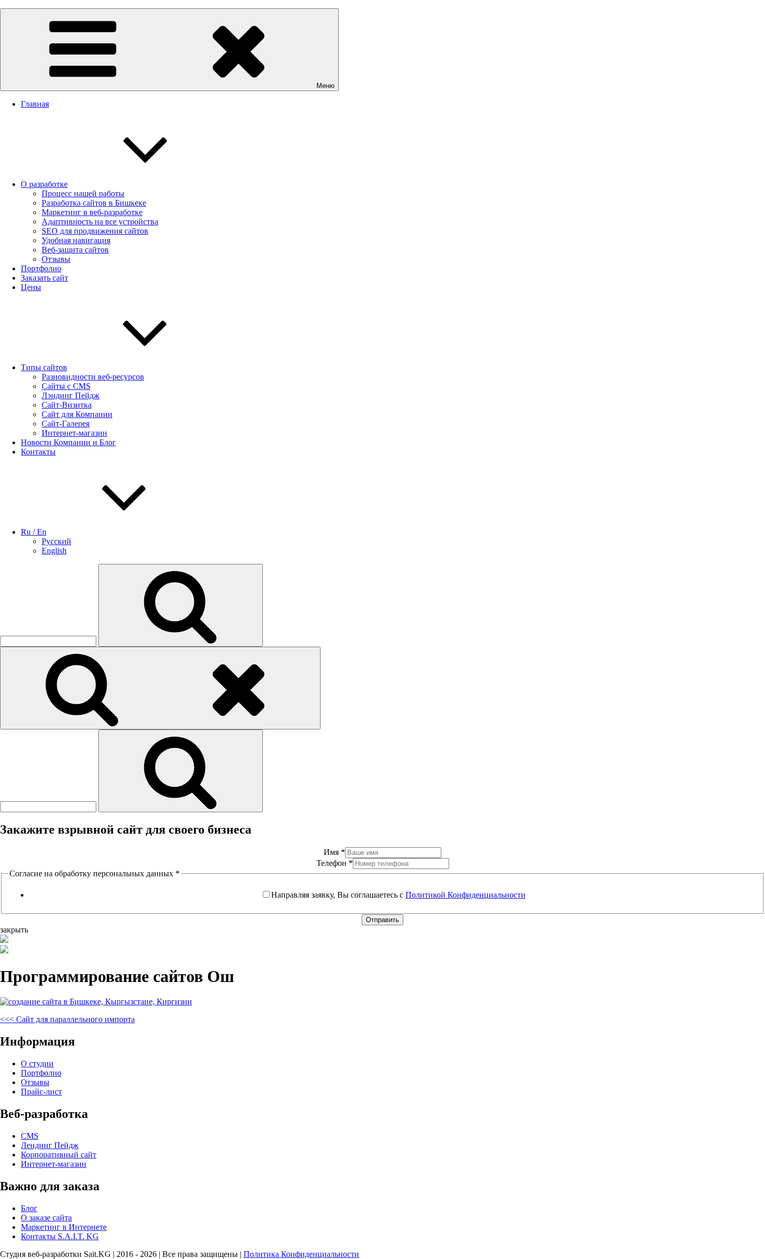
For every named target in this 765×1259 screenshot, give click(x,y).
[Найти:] (49, 640)
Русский (56, 541)
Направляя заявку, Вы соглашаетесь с (398, 894)
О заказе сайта (46, 1217)
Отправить (382, 920)
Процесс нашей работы (83, 193)
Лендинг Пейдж (50, 1145)
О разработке (44, 184)
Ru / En (33, 531)
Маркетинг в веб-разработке (92, 212)
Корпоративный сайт (58, 1154)
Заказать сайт (44, 277)
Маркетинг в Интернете (64, 1227)
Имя (334, 852)
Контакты (38, 451)
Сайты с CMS (66, 386)
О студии (37, 1063)
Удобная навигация (76, 240)
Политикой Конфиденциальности (465, 894)
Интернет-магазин (74, 433)
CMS (30, 1135)
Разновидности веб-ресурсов (93, 376)
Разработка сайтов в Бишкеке (94, 202)
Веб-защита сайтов (75, 249)
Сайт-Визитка (67, 404)
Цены (31, 287)
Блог (29, 1208)
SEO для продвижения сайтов (95, 230)
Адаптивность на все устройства (100, 221)
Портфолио (41, 268)
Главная (35, 103)
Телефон (334, 863)
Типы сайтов (44, 367)
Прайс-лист (41, 1091)
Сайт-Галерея (66, 423)
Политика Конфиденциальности (301, 1254)
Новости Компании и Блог (68, 442)
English (54, 550)
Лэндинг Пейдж (70, 395)
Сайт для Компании (77, 414)
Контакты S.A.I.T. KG (60, 1236)
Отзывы (56, 259)
